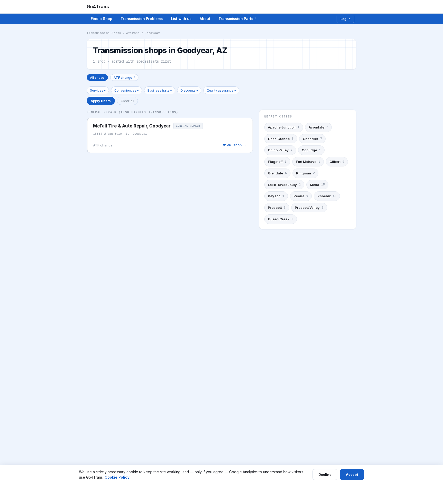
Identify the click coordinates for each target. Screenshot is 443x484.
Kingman (305, 173)
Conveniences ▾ (126, 90)
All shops (97, 78)
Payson (276, 196)
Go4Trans (98, 6)
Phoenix (326, 196)
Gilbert (336, 162)
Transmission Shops (104, 33)
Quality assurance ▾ (221, 90)
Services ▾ (98, 90)
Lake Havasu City (284, 185)
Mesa (317, 185)
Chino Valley (280, 150)
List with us (181, 18)
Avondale (318, 127)
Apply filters (101, 101)
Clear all (127, 101)
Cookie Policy (117, 477)
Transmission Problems (141, 18)
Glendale (277, 173)
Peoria (301, 196)
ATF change (124, 77)
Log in (345, 19)
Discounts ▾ (189, 90)
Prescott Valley (309, 207)
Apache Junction (283, 127)
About (205, 18)
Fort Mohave (308, 162)
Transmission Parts (235, 18)
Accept (352, 474)
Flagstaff (277, 162)
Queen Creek (280, 219)
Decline (324, 474)
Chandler (312, 139)
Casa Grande (281, 139)
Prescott (277, 207)
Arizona (132, 33)
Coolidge (311, 150)
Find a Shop (101, 18)
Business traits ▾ (159, 90)
